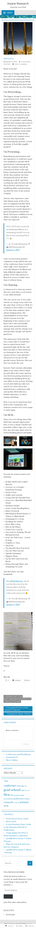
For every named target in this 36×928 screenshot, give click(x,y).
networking (9, 699)
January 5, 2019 (13, 250)
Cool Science (25, 62)
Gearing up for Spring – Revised (17, 714)
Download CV (12, 757)
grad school (12, 790)
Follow (8, 896)
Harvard (27, 790)
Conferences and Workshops (18, 754)
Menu (9, 13)
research (8, 802)
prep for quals (19, 795)
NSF (12, 795)
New (17, 699)
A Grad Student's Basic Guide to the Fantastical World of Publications (17, 827)
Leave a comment (21, 64)
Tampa (18, 701)
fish (26, 786)
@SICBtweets (16, 581)
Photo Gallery (12, 760)
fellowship (20, 786)
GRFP (23, 790)
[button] (10, 441)
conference (8, 696)
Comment (26, 744)
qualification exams (21, 799)
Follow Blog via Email (14, 872)
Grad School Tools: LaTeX (17, 819)
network (18, 696)
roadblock (16, 802)
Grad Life (7, 64)
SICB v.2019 (11, 822)
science (7, 701)
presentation (25, 699)
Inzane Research (18, 3)
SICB (12, 701)
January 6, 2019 (13, 605)
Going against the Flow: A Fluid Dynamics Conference (16, 709)
